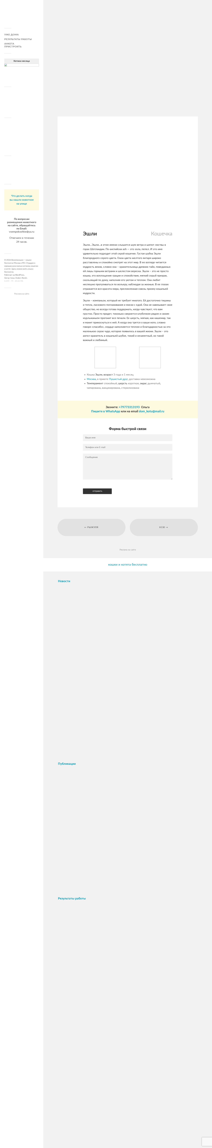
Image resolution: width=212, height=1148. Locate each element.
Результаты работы (18, 39)
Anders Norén (21, 278)
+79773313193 (129, 407)
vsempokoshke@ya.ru (21, 232)
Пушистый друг (118, 379)
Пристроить (13, 46)
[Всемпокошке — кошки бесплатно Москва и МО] (21, 15)
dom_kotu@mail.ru (151, 411)
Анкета (9, 44)
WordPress (19, 275)
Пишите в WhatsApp (105, 411)
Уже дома (11, 35)
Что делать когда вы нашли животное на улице (22, 200)
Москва (91, 379)
